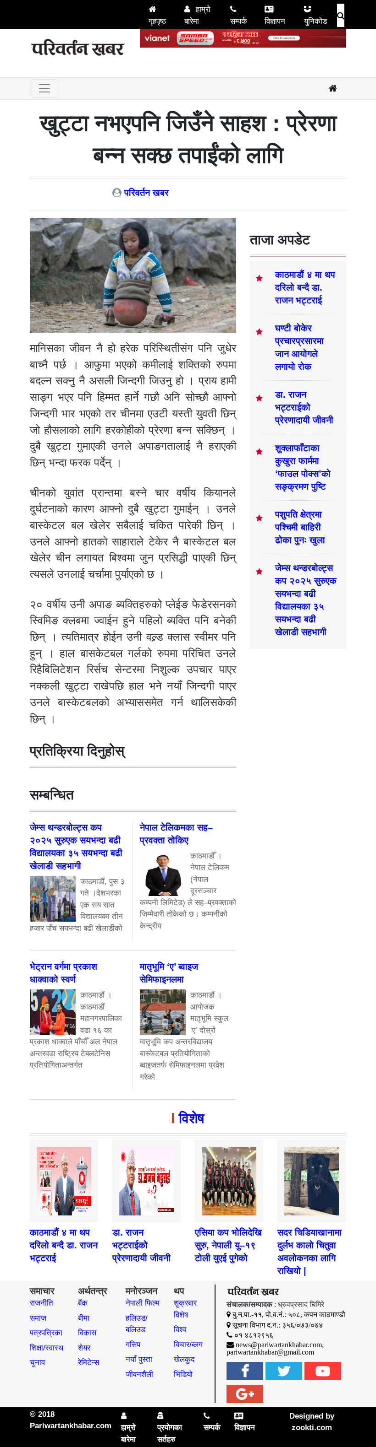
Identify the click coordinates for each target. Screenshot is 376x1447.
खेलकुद (184, 1359)
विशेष (191, 1118)
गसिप (133, 1344)
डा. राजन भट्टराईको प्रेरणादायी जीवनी (304, 407)
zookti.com (312, 1427)
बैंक (83, 1303)
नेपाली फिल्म (143, 1303)
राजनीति (41, 1303)
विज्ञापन (275, 21)
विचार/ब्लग (188, 1344)
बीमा (83, 1318)
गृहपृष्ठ (157, 21)
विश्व (180, 1329)
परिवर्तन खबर (146, 193)
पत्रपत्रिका (46, 1332)
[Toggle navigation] (44, 88)
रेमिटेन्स (88, 1362)
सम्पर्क (238, 21)
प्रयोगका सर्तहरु (169, 1433)
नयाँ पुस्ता (139, 1359)
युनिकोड (315, 21)
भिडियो (183, 1374)
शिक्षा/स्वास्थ (46, 1348)
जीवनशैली (139, 1374)
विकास (87, 1332)
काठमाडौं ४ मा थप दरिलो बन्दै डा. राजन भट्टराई (305, 287)
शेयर (84, 1348)
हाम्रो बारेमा (197, 15)
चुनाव (37, 1362)
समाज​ (38, 1318)
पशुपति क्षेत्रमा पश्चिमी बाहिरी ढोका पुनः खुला (300, 527)
